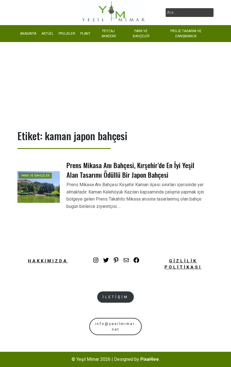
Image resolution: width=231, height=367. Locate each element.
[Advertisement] (115, 84)
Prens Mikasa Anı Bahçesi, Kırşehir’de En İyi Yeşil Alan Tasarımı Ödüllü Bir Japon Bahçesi (130, 170)
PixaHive (149, 359)
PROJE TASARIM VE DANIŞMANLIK (185, 33)
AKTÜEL (47, 34)
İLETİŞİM (115, 297)
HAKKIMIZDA (48, 260)
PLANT (85, 34)
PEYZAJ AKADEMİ (108, 33)
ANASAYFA (28, 34)
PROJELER (67, 34)
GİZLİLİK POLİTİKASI (183, 264)
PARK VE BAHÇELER (141, 33)
